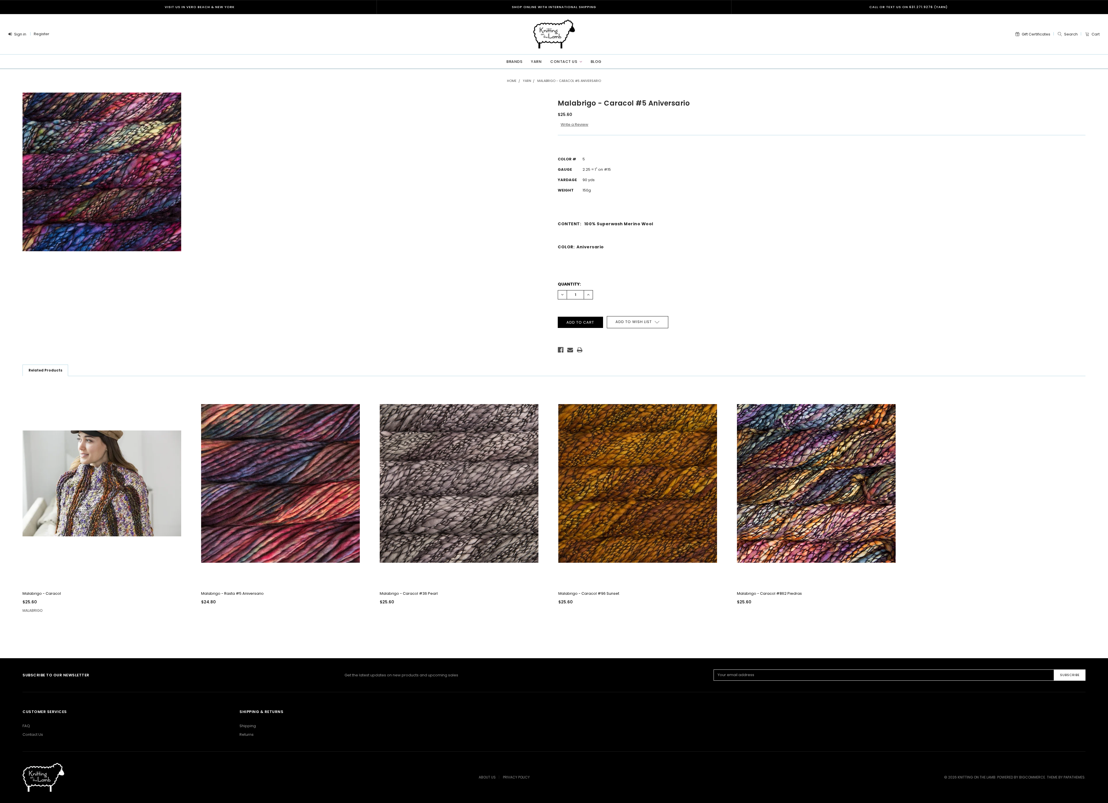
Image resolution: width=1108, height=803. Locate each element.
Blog (596, 61)
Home (511, 80)
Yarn (536, 61)
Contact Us (564, 61)
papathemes (1074, 777)
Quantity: (569, 284)
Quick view (108, 578)
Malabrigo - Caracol (42, 593)
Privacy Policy (516, 777)
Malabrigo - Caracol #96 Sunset (588, 593)
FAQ (26, 726)
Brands (514, 61)
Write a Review (574, 124)
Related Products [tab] (45, 370)
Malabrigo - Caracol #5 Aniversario (569, 80)
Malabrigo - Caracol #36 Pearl (409, 593)
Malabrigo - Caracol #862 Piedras (769, 593)
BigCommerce (1032, 777)
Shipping (247, 726)
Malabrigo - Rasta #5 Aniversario (232, 593)
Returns (246, 734)
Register (41, 34)
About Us (487, 777)
